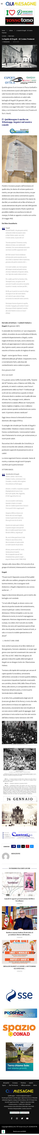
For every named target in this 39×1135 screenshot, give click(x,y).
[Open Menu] (2, 4)
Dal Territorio (13, 1087)
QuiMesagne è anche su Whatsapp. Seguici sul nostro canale (17, 122)
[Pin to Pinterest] (27, 848)
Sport (4, 1087)
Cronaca (15, 1085)
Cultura (11, 30)
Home (3, 30)
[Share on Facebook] (19, 848)
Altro (35, 1087)
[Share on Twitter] (23, 848)
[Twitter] (22, 1120)
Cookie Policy (25, 1114)
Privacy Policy (15, 1114)
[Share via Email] (32, 848)
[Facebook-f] (12, 1120)
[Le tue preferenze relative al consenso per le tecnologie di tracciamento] (3, 1131)
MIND (24, 1133)
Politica (23, 1085)
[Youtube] (27, 1120)
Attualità (6, 1085)
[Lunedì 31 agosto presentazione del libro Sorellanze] (19, 886)
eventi (31, 1085)
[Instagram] (17, 1120)
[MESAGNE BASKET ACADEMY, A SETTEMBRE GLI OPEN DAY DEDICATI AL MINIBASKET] (19, 954)
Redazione (7, 42)
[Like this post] (14, 848)
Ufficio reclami (25, 1087)
